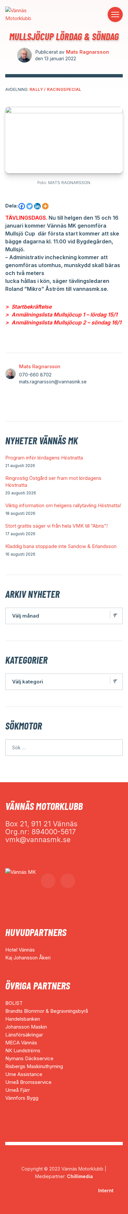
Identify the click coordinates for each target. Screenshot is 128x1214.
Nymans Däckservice (29, 1058)
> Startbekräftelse (28, 306)
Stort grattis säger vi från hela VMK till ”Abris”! (56, 526)
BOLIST (14, 1003)
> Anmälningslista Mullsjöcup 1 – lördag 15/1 (61, 314)
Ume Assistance (23, 1074)
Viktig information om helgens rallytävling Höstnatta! (63, 505)
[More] (45, 206)
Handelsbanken (22, 1019)
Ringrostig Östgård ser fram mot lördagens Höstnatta (53, 481)
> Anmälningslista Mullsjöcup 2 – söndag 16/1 (63, 322)
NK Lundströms (22, 1050)
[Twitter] (29, 206)
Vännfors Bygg (21, 1098)
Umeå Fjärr (17, 1090)
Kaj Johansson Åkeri (28, 957)
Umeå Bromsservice (28, 1082)
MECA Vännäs (21, 1042)
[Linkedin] (37, 206)
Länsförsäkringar (24, 1035)
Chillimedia (80, 1176)
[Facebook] (21, 206)
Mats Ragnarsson (87, 52)
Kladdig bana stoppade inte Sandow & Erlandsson (61, 546)
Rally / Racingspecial (55, 89)
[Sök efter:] (64, 747)
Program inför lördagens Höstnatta (44, 458)
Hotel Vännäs (20, 950)
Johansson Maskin (26, 1027)
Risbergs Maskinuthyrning (34, 1066)
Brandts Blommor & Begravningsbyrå (46, 1011)
